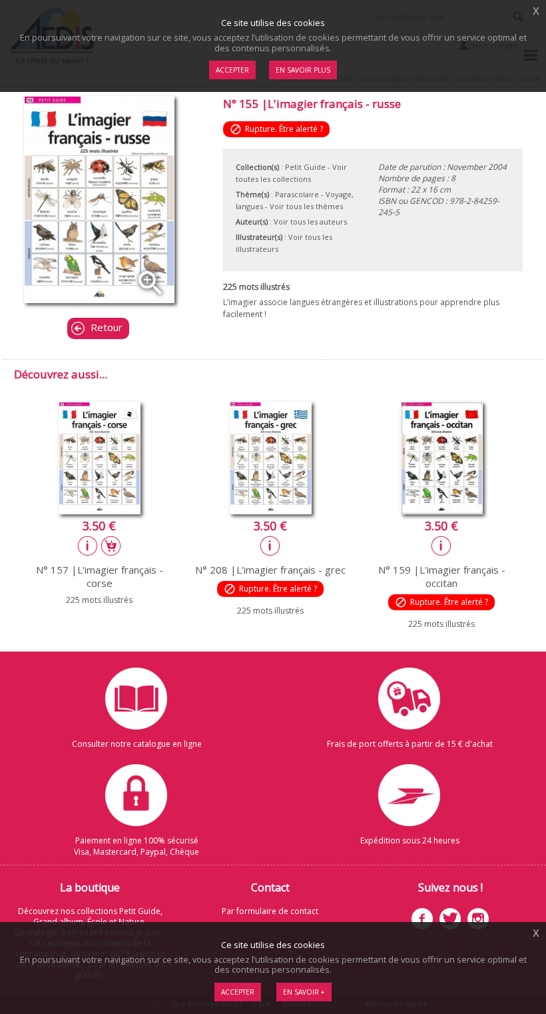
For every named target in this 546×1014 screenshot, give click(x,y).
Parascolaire (297, 194)
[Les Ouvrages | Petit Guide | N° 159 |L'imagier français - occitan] (442, 510)
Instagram (478, 918)
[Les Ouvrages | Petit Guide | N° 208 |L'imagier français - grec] (271, 510)
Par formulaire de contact (270, 911)
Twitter (450, 918)
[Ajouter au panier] (111, 545)
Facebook (422, 918)
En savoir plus (303, 70)
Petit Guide (305, 167)
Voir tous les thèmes (306, 206)
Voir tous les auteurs (310, 222)
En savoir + (304, 992)
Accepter (237, 992)
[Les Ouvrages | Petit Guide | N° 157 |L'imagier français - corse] (99, 510)
